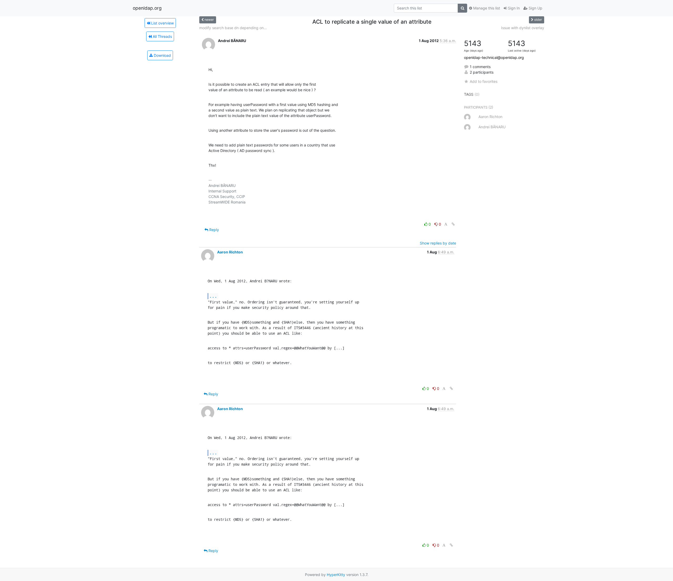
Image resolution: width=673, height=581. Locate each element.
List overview (162, 23)
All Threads (162, 36)
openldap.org (147, 8)
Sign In (513, 8)
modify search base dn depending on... (233, 28)
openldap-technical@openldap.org (494, 57)
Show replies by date (438, 243)
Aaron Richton (230, 252)
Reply (213, 229)
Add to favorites (483, 81)
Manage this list (486, 8)
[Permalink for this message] (453, 224)
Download (162, 55)
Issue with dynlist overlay (522, 28)
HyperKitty (336, 574)
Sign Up (535, 8)
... (213, 296)
